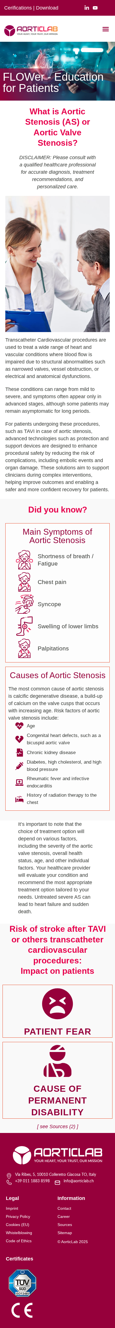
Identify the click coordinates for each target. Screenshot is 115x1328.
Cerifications (18, 8)
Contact (64, 1208)
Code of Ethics (19, 1241)
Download (47, 8)
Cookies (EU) (17, 1224)
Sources (65, 1224)
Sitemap (65, 1232)
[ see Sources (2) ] (57, 1126)
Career (64, 1216)
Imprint (12, 1208)
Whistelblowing (19, 1232)
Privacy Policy (18, 1216)
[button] (105, 29)
